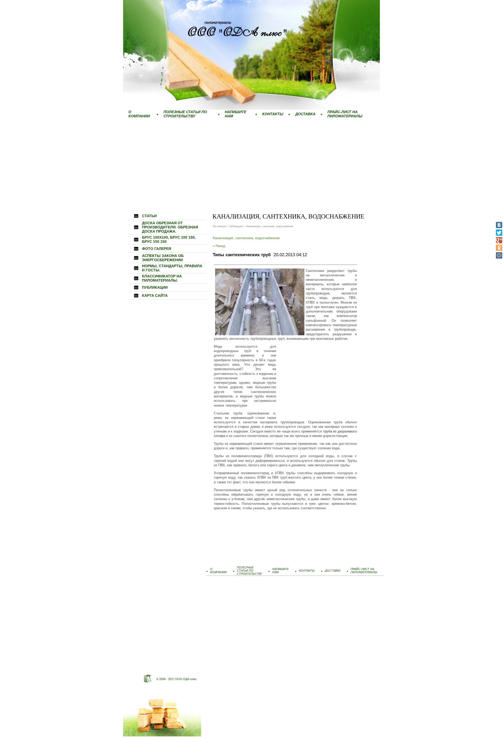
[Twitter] (499, 232)
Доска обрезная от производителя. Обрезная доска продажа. (170, 227)
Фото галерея (156, 249)
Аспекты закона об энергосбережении (163, 258)
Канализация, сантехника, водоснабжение (246, 238)
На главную (219, 226)
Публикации (155, 287)
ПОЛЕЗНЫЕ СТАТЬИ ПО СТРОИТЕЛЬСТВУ (185, 114)
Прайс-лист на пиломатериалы (344, 114)
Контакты (272, 114)
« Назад (219, 246)
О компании (139, 114)
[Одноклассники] (499, 248)
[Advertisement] (251, 159)
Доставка (305, 114)
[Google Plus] (499, 240)
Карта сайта (155, 295)
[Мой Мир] (499, 255)
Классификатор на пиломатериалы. (162, 278)
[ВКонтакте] (499, 225)
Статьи (149, 216)
